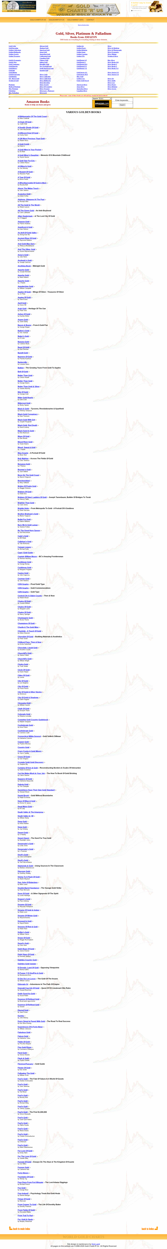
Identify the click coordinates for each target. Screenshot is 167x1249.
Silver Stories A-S (113, 72)
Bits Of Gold (23, 392)
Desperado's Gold (25, 844)
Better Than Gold (25, 375)
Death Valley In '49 (25, 816)
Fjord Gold (22, 1053)
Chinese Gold (44, 60)
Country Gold (23, 747)
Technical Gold (14, 80)
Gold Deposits (13, 66)
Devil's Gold (23, 855)
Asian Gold (43, 52)
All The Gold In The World (29, 205)
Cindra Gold (23, 664)
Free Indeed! (23, 1193)
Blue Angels (23, 453)
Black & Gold (23, 409)
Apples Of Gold (24, 292)
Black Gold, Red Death (27, 425)
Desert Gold (23, 833)
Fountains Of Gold (25, 1177)
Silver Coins (43, 74)
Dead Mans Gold (25, 807)
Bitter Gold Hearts (25, 398)
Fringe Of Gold (24, 1199)
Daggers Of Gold (25, 779)
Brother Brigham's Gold (28, 514)
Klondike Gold (44, 64)
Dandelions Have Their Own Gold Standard (36, 790)
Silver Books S (112, 64)
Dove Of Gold (23, 893)
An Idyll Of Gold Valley (27, 233)
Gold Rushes (13, 76)
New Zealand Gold (46, 66)
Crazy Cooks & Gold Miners (29, 751)
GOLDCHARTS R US (56, 20)
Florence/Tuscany (25, 1064)
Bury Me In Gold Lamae (28, 525)
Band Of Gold (23, 347)
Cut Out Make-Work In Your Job (31, 773)
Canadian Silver (82, 91)
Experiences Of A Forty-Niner (30, 1027)
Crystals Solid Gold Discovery (31, 762)
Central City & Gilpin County (30, 596)
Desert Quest (23, 838)
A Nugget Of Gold (25, 172)
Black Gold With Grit (26, 420)
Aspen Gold (23, 320)
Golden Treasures (14, 56)
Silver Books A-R (113, 62)
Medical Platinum (14, 87)
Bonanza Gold (24, 464)
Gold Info (12, 70)
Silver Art (111, 78)
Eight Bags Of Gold (26, 949)
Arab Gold (22, 309)
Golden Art (80, 46)
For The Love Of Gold (27, 1156)
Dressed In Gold (25, 921)
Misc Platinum (13, 89)
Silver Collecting (45, 76)
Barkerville (22, 362)
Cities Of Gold (24, 675)
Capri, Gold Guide (25, 553)
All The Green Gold (26, 211)
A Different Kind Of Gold (28, 133)
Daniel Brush (23, 796)
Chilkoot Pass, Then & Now (29, 642)
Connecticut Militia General (29, 736)
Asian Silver (81, 87)
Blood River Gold (25, 442)
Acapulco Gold (24, 194)
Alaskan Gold (44, 48)
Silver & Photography (115, 50)
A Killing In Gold (24, 166)
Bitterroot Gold (24, 403)
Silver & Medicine (113, 48)
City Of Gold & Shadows (28, 698)
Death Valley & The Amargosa (30, 812)
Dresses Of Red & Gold (28, 927)
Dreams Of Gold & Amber (28, 910)
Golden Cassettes (82, 54)
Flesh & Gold (23, 1058)
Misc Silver (111, 60)
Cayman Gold (23, 579)
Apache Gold (23, 270)
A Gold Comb (23, 144)
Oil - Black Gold (14, 78)
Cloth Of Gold (23, 709)
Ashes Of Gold (24, 314)
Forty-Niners (23, 1173)
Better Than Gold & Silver (29, 387)
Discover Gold (24, 871)
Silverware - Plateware (47, 91)
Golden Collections (15, 50)
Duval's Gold (23, 943)
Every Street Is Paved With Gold (31, 1021)
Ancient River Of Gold (27, 238)
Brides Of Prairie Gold (27, 486)
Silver (109, 46)
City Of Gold (23, 681)
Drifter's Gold (23, 932)
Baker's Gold (23, 336)
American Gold (45, 50)
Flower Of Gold (24, 1068)
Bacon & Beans (24, 325)
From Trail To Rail (25, 1216)
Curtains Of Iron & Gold (28, 768)
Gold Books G (81, 62)
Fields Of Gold (24, 1042)
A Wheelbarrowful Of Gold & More (32, 183)
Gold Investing (13, 48)
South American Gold (46, 68)
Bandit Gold (23, 353)
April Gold (22, 303)
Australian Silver (82, 89)
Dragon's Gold (24, 899)
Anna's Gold (23, 255)
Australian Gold (45, 54)
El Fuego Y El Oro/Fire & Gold (30, 973)
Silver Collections (45, 78)
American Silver (82, 85)
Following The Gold (26, 1073)
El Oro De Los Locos (27, 979)
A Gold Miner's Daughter (28, 155)
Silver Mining (112, 54)
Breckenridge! (24, 481)
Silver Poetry (112, 85)
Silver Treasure (45, 89)
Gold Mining (13, 72)
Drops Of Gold (24, 938)
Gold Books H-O (82, 64)
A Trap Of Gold (24, 177)
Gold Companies (14, 64)
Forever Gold (23, 1167)
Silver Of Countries (46, 87)
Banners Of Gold (25, 357)
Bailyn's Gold (23, 331)
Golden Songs (81, 52)
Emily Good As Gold (26, 994)
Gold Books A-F (82, 60)
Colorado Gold (24, 714)
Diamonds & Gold (25, 866)
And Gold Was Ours (26, 244)
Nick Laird (96, 1244)
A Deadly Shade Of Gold (28, 127)
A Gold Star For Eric (26, 161)
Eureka (21, 1016)
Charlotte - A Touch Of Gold (29, 631)
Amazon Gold (23, 222)
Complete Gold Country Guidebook (33, 720)
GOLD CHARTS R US (38, 20)
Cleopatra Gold (24, 703)
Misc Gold (80, 76)
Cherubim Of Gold (25, 637)
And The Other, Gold (26, 249)
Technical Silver (113, 56)
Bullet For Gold (24, 519)
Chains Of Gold (24, 601)
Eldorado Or (23, 984)
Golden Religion (82, 50)
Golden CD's (81, 56)
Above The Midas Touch (28, 188)
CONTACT (90, 20)
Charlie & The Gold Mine (28, 627)
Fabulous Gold (24, 1032)
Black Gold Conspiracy (28, 414)
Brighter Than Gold (26, 503)
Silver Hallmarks (45, 80)
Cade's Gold (23, 536)
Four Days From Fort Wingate (30, 1182)
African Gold (44, 46)
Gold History (13, 68)
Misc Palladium (14, 93)
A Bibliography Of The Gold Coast (32, 116)
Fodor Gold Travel (83, 80)
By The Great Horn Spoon (29, 530)
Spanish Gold (44, 70)
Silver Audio (112, 80)
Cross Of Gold (24, 757)
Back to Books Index (83, 25)
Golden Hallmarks (15, 52)
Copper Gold (23, 742)
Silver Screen (112, 89)
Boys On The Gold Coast (28, 475)
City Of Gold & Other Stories (30, 692)
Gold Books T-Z (82, 68)
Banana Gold (23, 342)
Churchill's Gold (25, 653)
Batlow (21, 368)
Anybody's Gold (25, 260)
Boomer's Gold (24, 470)
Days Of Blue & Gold (26, 801)
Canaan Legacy (24, 547)
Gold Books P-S (82, 66)
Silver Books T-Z (113, 68)
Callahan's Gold (24, 542)
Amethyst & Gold (25, 227)
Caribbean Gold (24, 562)
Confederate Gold (25, 725)
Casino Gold (23, 573)
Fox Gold (22, 1188)
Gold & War (13, 62)
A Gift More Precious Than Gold (31, 139)
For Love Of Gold (25, 1151)
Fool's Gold (23, 1079)
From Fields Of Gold (26, 1210)
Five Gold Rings (24, 1047)
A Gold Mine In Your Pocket (29, 150)
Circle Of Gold (24, 670)
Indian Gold (43, 62)
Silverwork (43, 93)
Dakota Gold (23, 784)
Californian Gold (45, 56)
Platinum (12, 85)
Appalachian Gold (25, 286)
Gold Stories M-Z (82, 74)
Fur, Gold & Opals (25, 1219)
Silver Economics (113, 52)
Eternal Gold (23, 1010)
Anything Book (24, 266)
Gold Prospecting (14, 74)
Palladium (12, 91)
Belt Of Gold (23, 372)
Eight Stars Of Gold (26, 954)
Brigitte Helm (23, 508)
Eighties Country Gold (27, 960)
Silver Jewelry (44, 85)
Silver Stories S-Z (113, 74)
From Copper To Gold (27, 1204)
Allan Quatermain (25, 216)
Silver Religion (112, 87)
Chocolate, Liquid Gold (27, 648)
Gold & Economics (15, 60)
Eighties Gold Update (27, 964)
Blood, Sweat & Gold (26, 447)
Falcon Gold (23, 1036)
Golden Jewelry (14, 54)
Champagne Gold (25, 618)
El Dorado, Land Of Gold (28, 968)
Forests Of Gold (24, 1162)
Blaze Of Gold (23, 436)
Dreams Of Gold (24, 905)
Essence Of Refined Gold (28, 999)
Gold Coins (12, 46)
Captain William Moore (27, 556)
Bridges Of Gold (24, 492)
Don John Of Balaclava (27, 882)
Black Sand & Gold (26, 431)
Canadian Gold (44, 58)
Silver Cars (111, 83)
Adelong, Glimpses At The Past (31, 199)
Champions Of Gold (26, 623)
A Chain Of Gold (24, 122)
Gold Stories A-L (82, 72)
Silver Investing (45, 83)
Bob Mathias (23, 459)
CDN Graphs (23, 584)
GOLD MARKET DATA (75, 20)
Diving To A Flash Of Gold (29, 877)
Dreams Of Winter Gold (27, 916)
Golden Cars (81, 78)
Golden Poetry (81, 48)
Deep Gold (22, 821)
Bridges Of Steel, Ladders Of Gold (32, 497)
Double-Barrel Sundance (28, 888)
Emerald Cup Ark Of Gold (28, 988)
